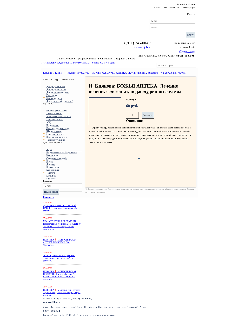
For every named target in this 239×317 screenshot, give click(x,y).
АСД (48, 122)
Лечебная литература (77, 72)
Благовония (52, 155)
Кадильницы (52, 170)
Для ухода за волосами (57, 92)
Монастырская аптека (56, 110)
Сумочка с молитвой (56, 158)
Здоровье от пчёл (54, 119)
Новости (48, 197)
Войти (190, 34)
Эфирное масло (53, 131)
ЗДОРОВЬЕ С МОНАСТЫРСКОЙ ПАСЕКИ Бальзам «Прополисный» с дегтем (61, 208)
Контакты (84, 62)
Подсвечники (53, 167)
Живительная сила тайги (58, 116)
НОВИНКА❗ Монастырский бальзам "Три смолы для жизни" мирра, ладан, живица (62, 292)
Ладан (49, 149)
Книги (58, 72)
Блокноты (51, 179)
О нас (57, 62)
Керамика (51, 176)
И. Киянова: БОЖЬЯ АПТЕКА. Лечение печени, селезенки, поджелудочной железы (139, 72)
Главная (47, 72)
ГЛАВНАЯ (47, 62)
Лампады (50, 164)
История (110, 62)
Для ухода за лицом (56, 89)
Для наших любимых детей (59, 101)
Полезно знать (98, 62)
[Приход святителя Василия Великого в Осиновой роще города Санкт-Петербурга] (179, 301)
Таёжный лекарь (54, 113)
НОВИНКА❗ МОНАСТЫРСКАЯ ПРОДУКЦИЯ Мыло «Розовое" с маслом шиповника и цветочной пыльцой (59, 275)
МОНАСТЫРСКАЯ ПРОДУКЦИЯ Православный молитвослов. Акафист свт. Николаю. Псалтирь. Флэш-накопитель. (61, 225)
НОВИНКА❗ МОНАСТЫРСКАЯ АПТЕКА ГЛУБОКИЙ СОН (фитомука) (59, 242)
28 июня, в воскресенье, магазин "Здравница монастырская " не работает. (59, 258)
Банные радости (54, 98)
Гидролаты (51, 95)
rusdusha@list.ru (142, 47)
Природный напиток (56, 137)
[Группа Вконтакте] (191, 301)
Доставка (65, 62)
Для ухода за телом (55, 86)
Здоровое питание (55, 134)
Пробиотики (52, 125)
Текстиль (50, 173)
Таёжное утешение (55, 140)
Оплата (75, 62)
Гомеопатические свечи (57, 128)
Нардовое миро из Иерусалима (61, 152)
